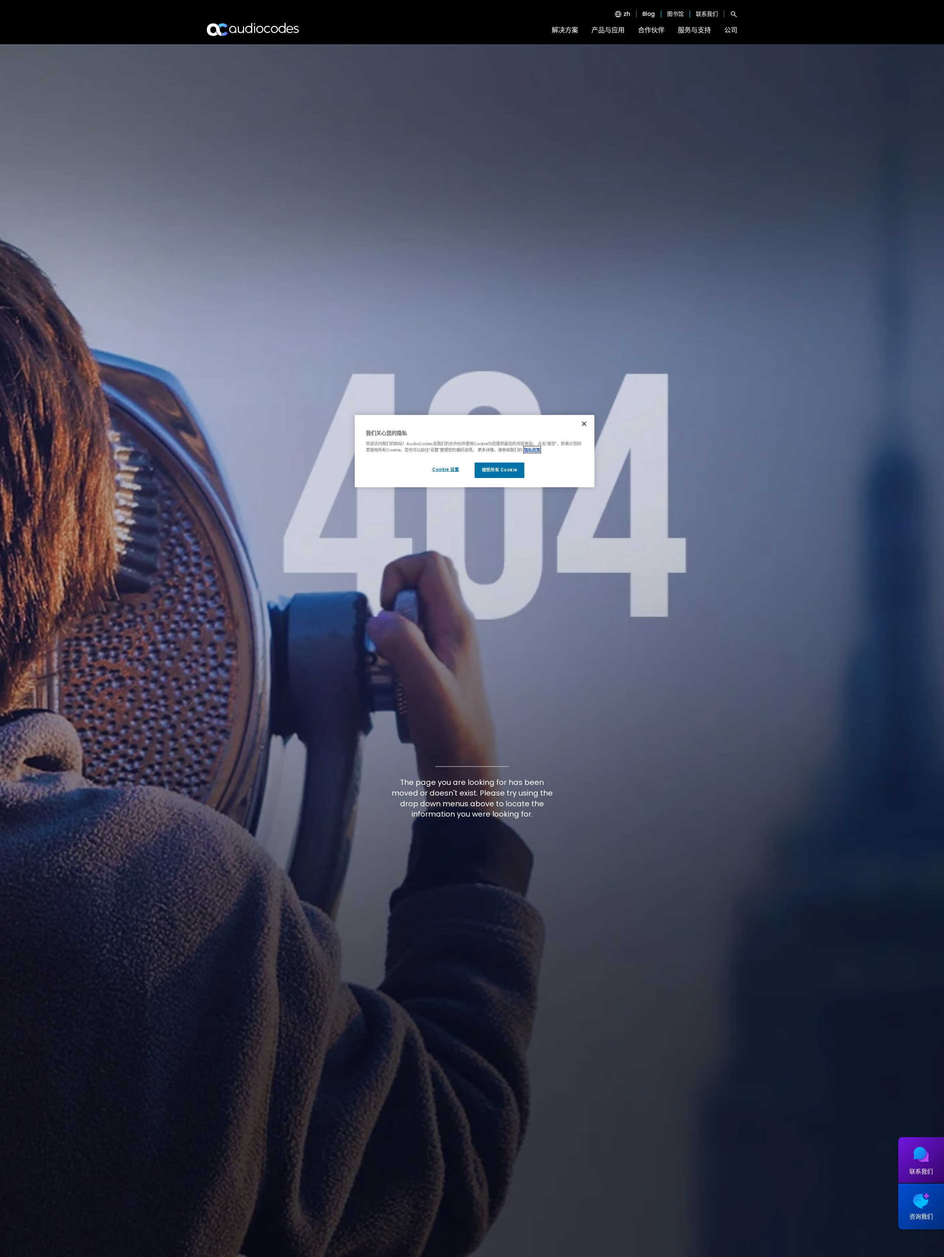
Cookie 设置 (445, 469)
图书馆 (675, 14)
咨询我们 (921, 1216)
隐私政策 (532, 450)
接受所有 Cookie (499, 469)
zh (627, 14)
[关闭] (584, 424)
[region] (474, 451)
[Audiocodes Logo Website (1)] (253, 29)
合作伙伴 (651, 30)
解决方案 (565, 30)
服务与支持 (694, 30)
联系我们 (707, 14)
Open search (734, 14)
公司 (731, 30)
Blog (648, 14)
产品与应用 (608, 30)
